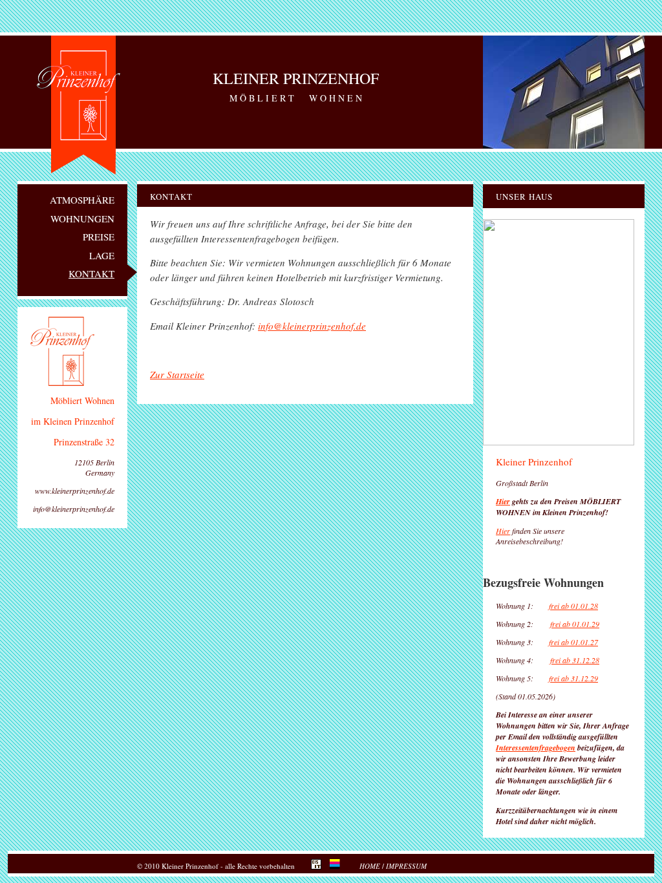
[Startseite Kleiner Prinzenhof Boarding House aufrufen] (47, 249)
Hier (503, 501)
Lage (101, 255)
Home (369, 866)
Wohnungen (82, 218)
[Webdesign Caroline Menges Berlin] (338, 866)
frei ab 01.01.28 (573, 606)
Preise (98, 236)
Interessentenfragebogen (535, 747)
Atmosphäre (82, 199)
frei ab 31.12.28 (574, 660)
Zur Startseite (177, 374)
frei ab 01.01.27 (573, 642)
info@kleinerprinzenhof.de (312, 325)
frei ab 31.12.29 (573, 678)
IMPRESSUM (406, 866)
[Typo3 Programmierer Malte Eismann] (319, 866)
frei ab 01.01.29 (574, 624)
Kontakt (91, 273)
